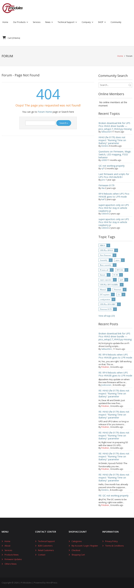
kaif (103, 199)
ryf (102, 168)
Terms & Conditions (114, 545)
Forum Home (45, 111)
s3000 (104, 160)
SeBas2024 (106, 131)
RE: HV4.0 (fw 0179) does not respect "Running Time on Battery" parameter (114, 393)
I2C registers (104, 294)
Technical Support (46, 541)
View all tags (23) (107, 315)
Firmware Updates (13, 559)
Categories (77, 541)
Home (120, 56)
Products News (11, 554)
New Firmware (105, 255)
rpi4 (121, 279)
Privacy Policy (111, 541)
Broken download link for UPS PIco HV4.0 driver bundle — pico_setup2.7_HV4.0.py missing (115, 125)
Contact (41, 554)
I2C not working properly (112, 165)
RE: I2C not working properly (113, 495)
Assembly (103, 260)
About (7, 545)
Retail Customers (46, 550)
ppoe (117, 260)
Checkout (76, 550)
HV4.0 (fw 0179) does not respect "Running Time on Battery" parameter (112, 140)
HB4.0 (102, 245)
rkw (103, 188)
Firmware (117, 289)
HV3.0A (120, 270)
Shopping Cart (78, 554)
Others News (11, 563)
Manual (103, 289)
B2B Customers (45, 545)
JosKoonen (106, 385)
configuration (105, 299)
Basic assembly (105, 265)
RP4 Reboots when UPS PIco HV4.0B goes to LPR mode (114, 195)
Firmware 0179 (106, 185)
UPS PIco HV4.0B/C (108, 304)
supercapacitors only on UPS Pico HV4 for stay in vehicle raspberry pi (114, 207)
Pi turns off (104, 270)
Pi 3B (116, 275)
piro (103, 179)
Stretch (102, 275)
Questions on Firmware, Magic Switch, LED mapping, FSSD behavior (115, 154)
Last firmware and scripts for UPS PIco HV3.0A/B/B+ (114, 176)
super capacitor (105, 279)
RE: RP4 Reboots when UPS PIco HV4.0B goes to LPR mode (115, 356)
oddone (105, 213)
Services (8, 550)
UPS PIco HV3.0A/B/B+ (109, 284)
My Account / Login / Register (85, 545)
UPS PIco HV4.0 (106, 250)
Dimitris (105, 146)
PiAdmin (105, 367)
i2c (119, 294)
